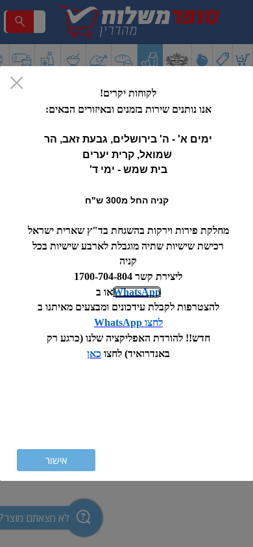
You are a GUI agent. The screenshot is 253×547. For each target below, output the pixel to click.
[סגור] (16, 84)
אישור (56, 460)
